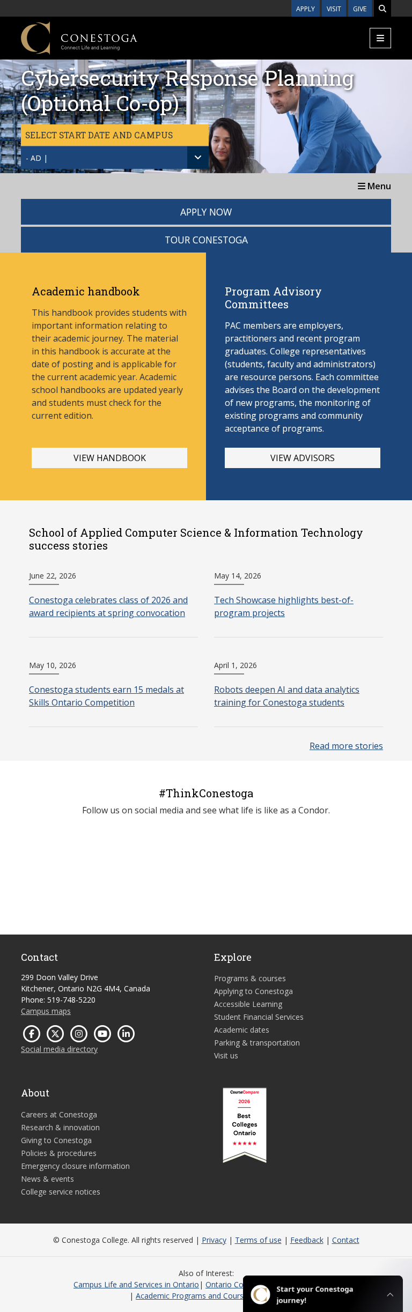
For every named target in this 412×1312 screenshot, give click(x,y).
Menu (378, 186)
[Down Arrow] (198, 157)
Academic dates (241, 1030)
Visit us (226, 1055)
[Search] (382, 8)
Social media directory (59, 1049)
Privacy (214, 1240)
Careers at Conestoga (59, 1114)
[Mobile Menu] (380, 38)
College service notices (60, 1192)
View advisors (302, 458)
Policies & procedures (59, 1153)
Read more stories (346, 746)
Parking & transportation (257, 1042)
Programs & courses (250, 978)
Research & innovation (60, 1127)
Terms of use (258, 1240)
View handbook (109, 458)
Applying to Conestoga (253, 991)
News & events (47, 1179)
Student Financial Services (259, 1017)
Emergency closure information (75, 1166)
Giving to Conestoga (56, 1140)
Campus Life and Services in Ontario (136, 1284)
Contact (345, 1240)
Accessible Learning (248, 1004)
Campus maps (46, 1011)
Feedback (306, 1240)
